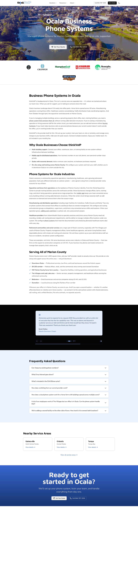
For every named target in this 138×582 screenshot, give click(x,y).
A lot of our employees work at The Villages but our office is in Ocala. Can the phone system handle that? (66, 402)
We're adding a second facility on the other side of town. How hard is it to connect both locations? (65, 411)
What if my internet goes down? (43, 375)
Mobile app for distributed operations (44, 155)
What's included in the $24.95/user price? (46, 381)
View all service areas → (69, 455)
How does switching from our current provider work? (49, 388)
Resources (62, 3)
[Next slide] (41, 341)
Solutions (52, 3)
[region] (69, 327)
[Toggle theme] (119, 3)
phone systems (49, 221)
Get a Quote (112, 3)
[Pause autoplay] (101, 341)
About (72, 3)
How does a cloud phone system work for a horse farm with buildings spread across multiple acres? (66, 395)
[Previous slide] (37, 341)
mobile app (80, 193)
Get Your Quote (59, 47)
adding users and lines (48, 211)
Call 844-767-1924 (100, 3)
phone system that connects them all (41, 121)
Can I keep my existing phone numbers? (45, 368)
